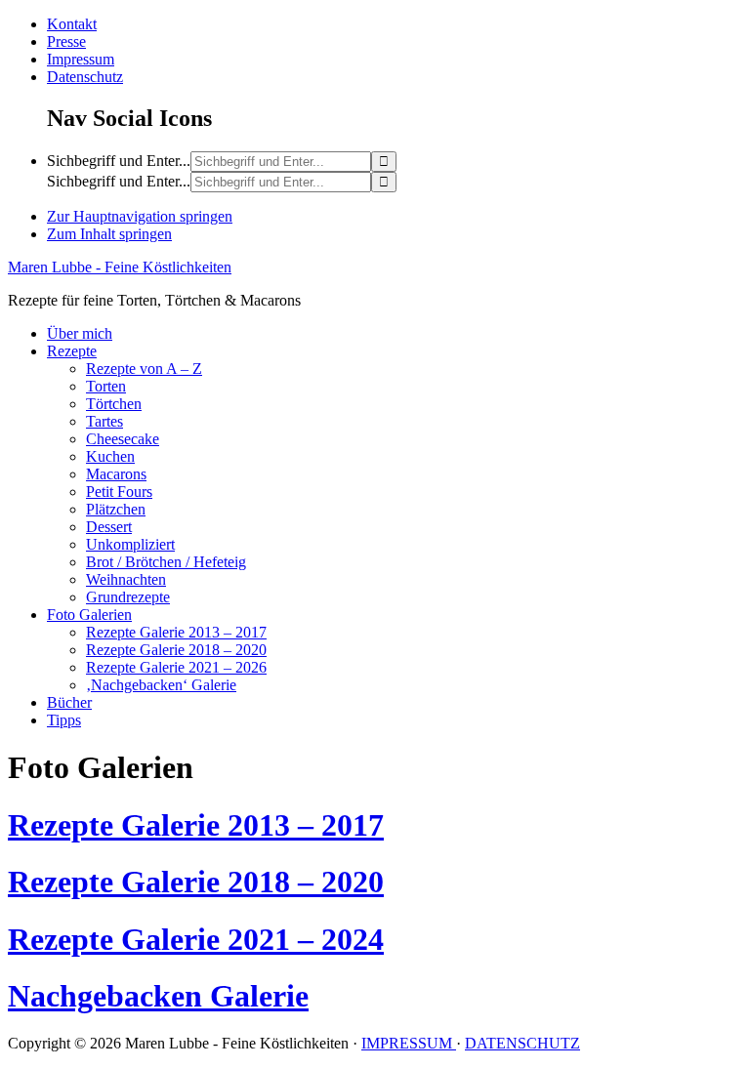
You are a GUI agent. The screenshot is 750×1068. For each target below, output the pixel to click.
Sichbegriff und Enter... (118, 160)
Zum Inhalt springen (109, 234)
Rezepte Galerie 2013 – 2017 (196, 824)
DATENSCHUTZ (522, 1043)
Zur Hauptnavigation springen (139, 216)
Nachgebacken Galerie (158, 995)
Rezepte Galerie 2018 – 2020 (196, 881)
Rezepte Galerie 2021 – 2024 (196, 939)
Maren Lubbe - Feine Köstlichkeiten (119, 267)
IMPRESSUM (408, 1043)
